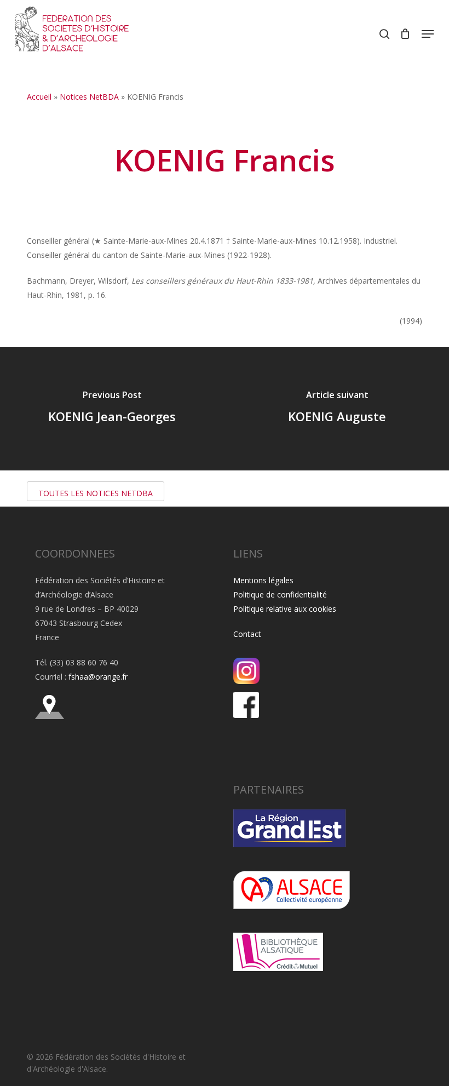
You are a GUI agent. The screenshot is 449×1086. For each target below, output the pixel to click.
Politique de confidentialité (280, 594)
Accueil (39, 96)
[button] (428, 33)
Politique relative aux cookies (284, 609)
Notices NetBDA (89, 96)
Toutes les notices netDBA (95, 493)
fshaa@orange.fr (98, 676)
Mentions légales (263, 580)
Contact (247, 634)
